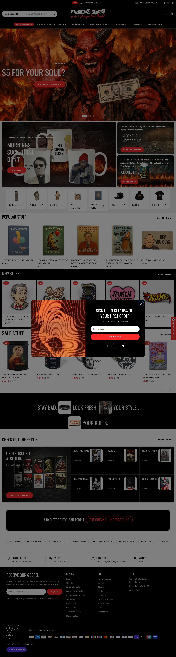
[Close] (140, 304)
